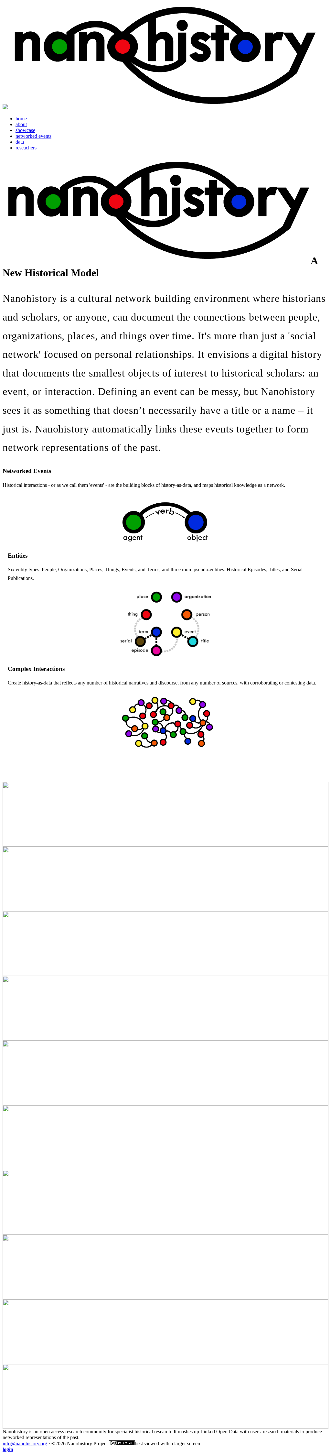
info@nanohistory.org (25, 1443)
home (21, 118)
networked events (33, 136)
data (20, 142)
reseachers (26, 147)
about (21, 124)
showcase (25, 130)
